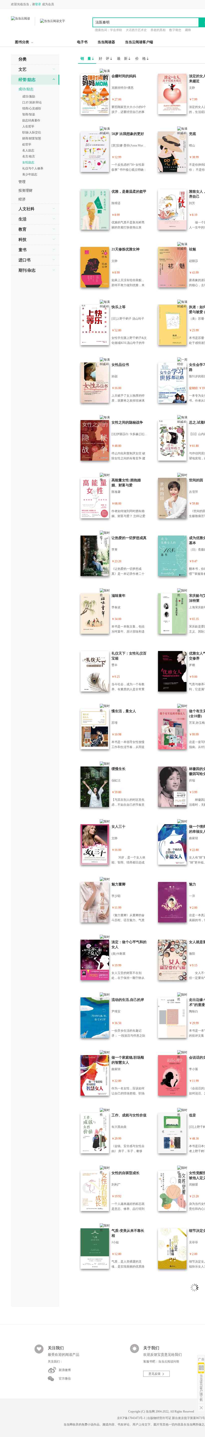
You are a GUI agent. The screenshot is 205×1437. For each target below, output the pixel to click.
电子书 (82, 42)
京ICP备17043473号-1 (131, 1418)
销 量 (86, 58)
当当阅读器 (106, 42)
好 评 (104, 58)
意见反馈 (154, 1374)
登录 (38, 4)
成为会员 (48, 4)
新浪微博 (65, 1370)
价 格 (141, 58)
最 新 (122, 58)
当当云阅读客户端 (139, 42)
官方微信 (65, 1378)
